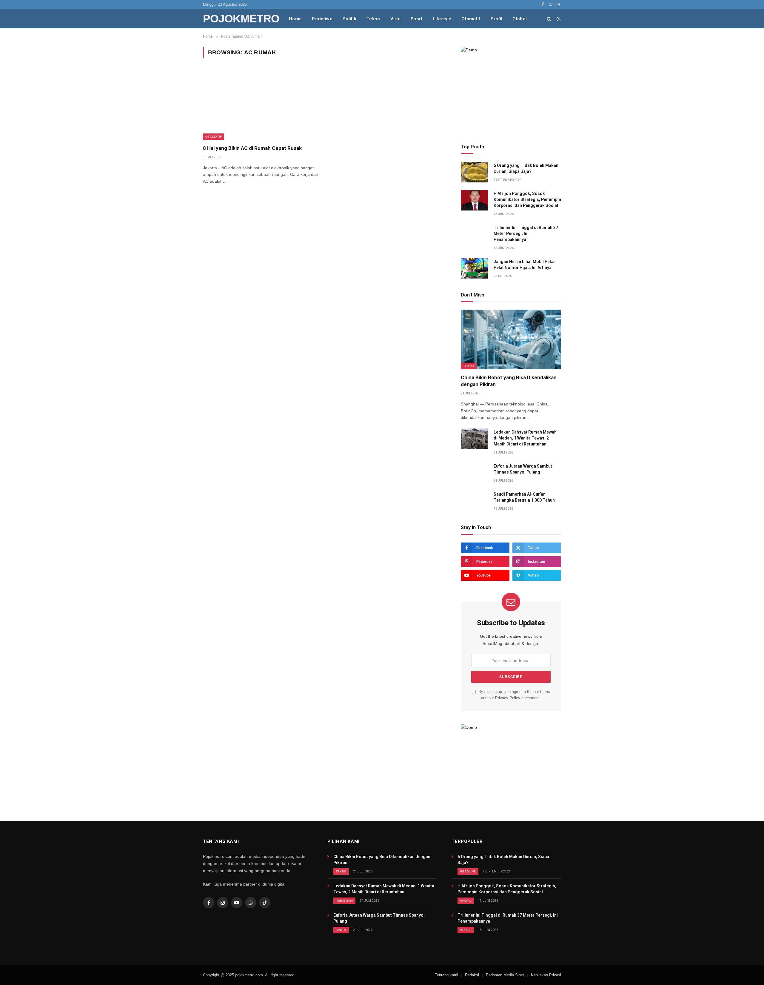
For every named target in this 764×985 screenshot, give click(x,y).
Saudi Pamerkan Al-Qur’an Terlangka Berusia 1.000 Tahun (524, 497)
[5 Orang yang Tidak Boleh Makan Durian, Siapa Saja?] (474, 172)
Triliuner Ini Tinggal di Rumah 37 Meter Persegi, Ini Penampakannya (526, 233)
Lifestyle (442, 18)
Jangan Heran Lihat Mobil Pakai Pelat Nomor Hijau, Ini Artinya (525, 264)
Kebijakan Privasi (546, 975)
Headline (468, 871)
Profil (497, 18)
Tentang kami (446, 975)
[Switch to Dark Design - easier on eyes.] (558, 18)
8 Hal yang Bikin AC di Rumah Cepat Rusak (252, 148)
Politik (349, 18)
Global (519, 18)
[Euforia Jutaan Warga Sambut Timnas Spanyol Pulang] (474, 472)
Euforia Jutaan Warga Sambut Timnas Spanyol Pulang (523, 469)
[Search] (549, 18)
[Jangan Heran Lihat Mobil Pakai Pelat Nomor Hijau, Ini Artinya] (474, 268)
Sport (417, 18)
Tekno (373, 18)
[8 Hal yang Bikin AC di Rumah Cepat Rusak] (261, 105)
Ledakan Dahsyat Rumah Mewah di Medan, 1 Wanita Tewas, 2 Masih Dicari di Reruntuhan (525, 438)
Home (295, 18)
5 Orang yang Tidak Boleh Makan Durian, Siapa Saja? (526, 168)
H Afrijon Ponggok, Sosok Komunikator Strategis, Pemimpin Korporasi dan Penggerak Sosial (527, 199)
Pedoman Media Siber (505, 975)
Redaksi (472, 975)
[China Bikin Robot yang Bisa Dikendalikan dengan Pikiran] (511, 339)
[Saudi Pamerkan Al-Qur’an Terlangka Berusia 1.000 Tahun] (474, 501)
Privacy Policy (507, 698)
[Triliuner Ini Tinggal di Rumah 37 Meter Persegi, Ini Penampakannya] (474, 234)
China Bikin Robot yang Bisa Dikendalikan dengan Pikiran (509, 380)
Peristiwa (322, 18)
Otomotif (470, 18)
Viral (395, 18)
